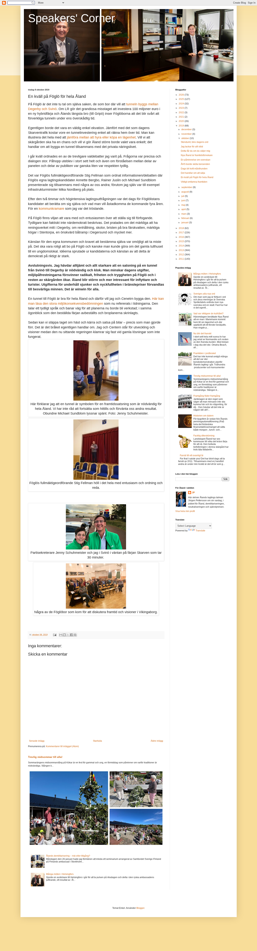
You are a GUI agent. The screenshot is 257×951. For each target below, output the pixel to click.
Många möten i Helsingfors (60, 874)
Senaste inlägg (36, 741)
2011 (182, 259)
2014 (182, 245)
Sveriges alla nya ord (204, 293)
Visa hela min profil (185, 511)
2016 (182, 237)
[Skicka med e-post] (61, 635)
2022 (182, 112)
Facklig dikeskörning (203, 435)
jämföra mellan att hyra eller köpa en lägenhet (101, 137)
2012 (182, 254)
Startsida (97, 741)
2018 (182, 228)
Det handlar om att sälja (193, 173)
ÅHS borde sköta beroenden (195, 164)
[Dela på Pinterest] (75, 635)
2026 (182, 94)
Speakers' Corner (71, 18)
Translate (200, 530)
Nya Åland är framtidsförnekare (197, 155)
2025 (182, 99)
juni (183, 200)
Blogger (140, 908)
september (187, 187)
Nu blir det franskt (202, 333)
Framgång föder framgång (206, 396)
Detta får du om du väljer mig (195, 151)
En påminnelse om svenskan (195, 159)
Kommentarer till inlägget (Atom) (62, 746)
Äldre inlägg (157, 741)
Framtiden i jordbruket (204, 353)
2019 (182, 125)
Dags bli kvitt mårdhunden (194, 168)
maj (183, 205)
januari (185, 222)
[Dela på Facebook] (71, 635)
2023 (182, 108)
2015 (182, 241)
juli (183, 196)
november (186, 134)
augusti (185, 192)
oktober (185, 138)
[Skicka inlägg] (54, 634)
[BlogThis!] (64, 635)
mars (184, 214)
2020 (182, 121)
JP (193, 492)
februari (185, 218)
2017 (182, 232)
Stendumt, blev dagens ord (194, 142)
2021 (182, 117)
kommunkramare (51, 208)
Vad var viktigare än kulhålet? (208, 313)
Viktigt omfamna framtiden (194, 182)
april (183, 209)
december (186, 129)
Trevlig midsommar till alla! (45, 756)
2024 (182, 103)
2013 (182, 250)
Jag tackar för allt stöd (192, 146)
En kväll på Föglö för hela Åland (197, 177)
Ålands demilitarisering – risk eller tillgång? (68, 856)
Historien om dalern (203, 415)
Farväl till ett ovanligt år (191, 455)
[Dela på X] (68, 635)
